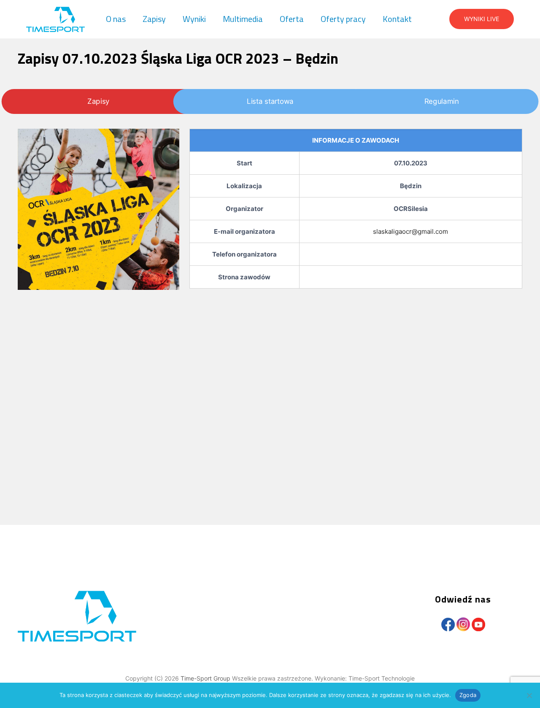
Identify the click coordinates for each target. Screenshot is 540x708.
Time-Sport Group (206, 678)
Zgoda (467, 695)
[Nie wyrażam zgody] (529, 695)
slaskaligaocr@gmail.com (410, 231)
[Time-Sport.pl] (55, 19)
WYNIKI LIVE (481, 18)
